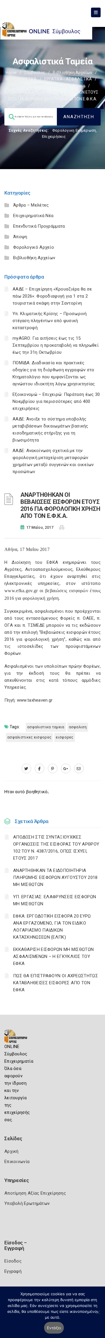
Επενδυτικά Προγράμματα (39, 226)
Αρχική (11, 1151)
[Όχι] (98, 1315)
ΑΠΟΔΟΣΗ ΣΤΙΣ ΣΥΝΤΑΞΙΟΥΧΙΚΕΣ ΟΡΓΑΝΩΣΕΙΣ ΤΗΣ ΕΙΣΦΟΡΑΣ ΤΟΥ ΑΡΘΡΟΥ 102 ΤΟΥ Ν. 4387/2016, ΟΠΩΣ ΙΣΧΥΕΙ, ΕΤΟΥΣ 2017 (56, 847)
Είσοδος (13, 1261)
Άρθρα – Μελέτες (31, 205)
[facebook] (39, 768)
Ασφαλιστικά (25, 85)
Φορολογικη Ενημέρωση (74, 130)
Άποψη (20, 236)
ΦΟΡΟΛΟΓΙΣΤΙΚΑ (21, 79)
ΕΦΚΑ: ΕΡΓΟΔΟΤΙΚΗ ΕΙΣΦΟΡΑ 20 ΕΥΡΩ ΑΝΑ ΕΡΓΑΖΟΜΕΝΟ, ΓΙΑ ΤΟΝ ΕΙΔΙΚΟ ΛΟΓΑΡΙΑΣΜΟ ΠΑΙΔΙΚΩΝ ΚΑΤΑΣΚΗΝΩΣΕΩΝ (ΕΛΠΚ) (52, 926)
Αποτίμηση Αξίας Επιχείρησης (35, 1193)
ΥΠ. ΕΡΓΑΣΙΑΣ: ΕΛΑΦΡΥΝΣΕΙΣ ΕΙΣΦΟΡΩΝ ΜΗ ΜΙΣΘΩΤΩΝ (54, 900)
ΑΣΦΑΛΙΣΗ (78, 727)
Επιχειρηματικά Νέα (33, 215)
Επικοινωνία (16, 1161)
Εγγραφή (13, 1271)
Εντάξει (54, 1327)
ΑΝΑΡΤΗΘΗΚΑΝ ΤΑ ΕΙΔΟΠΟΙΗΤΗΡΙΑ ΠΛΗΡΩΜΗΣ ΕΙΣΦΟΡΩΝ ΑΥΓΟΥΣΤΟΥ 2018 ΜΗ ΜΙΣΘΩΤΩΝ (55, 877)
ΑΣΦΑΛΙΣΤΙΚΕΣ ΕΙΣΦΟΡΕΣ (29, 737)
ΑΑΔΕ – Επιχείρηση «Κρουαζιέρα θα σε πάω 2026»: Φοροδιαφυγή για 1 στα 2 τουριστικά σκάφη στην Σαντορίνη (52, 296)
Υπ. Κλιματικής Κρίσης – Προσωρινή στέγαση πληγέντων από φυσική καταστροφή (50, 320)
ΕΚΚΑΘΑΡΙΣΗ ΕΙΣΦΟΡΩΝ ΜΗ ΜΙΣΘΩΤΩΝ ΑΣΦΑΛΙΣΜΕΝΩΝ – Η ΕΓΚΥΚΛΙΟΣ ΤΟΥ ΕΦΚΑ (53, 956)
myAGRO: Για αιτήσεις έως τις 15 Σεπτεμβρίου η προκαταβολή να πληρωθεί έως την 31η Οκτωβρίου (56, 345)
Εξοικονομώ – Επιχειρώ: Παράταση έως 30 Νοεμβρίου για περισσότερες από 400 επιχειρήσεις (56, 401)
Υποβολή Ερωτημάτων (27, 1203)
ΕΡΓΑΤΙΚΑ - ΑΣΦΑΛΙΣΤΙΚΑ (68, 79)
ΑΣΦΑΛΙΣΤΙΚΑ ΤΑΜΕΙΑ (45, 727)
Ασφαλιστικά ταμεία (65, 85)
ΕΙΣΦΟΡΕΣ (64, 737)
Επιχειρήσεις (54, 136)
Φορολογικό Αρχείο (33, 247)
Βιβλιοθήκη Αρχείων (72, 72)
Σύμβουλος (34, 72)
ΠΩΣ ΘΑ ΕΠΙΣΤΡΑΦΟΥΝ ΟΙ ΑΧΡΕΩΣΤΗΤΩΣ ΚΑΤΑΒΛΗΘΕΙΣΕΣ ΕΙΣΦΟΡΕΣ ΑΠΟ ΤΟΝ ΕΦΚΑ (55, 982)
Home (11, 72)
